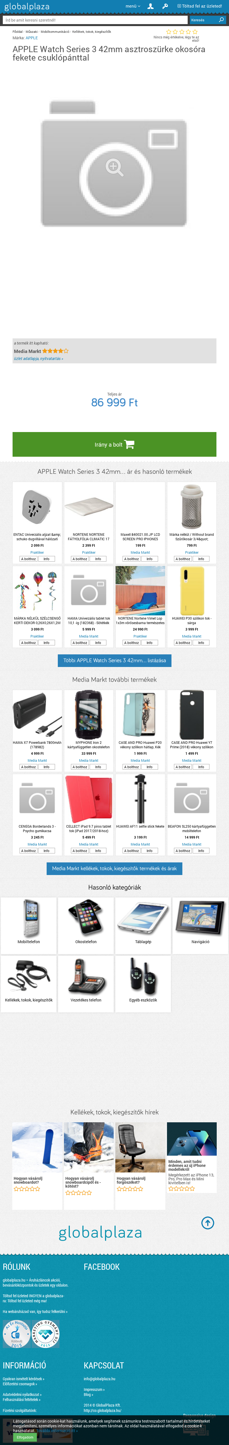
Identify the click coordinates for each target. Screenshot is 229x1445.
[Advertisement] (114, 1061)
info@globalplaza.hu (99, 1378)
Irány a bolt (109, 444)
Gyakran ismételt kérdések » (23, 1378)
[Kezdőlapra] (26, 11)
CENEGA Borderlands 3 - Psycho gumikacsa (37, 828)
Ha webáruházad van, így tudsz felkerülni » (35, 1311)
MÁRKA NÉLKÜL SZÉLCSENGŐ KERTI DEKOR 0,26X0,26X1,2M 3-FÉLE (37, 620)
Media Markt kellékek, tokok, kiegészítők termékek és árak (114, 868)
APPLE (32, 37)
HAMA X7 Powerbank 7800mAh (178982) (37, 744)
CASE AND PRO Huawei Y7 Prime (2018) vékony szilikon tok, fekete (191, 744)
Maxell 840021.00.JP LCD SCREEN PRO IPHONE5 (140, 536)
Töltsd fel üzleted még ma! (27, 1300)
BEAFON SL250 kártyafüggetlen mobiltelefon (192, 828)
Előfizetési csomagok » (20, 1383)
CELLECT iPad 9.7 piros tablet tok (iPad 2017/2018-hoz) (88, 828)
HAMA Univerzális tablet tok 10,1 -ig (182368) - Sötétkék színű (89, 620)
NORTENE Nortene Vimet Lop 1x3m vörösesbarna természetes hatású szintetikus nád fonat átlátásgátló (140, 620)
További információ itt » (57, 1430)
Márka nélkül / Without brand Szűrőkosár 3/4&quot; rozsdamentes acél (192, 536)
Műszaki (32, 31)
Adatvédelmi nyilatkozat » (22, 1394)
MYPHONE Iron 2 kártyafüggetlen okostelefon (89, 744)
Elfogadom (25, 1437)
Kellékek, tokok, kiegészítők (91, 31)
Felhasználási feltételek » (21, 1399)
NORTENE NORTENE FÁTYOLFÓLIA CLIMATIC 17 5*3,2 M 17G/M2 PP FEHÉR (89, 536)
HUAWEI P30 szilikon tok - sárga (191, 620)
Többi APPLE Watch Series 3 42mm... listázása (114, 660)
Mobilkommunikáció (55, 31)
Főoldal (18, 31)
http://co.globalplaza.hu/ (102, 1410)
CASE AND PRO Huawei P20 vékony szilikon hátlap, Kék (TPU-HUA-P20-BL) (140, 744)
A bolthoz (28, 559)
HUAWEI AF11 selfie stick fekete (140, 826)
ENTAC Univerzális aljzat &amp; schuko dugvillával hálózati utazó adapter (37, 536)
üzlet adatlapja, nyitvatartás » (38, 358)
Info (46, 559)
